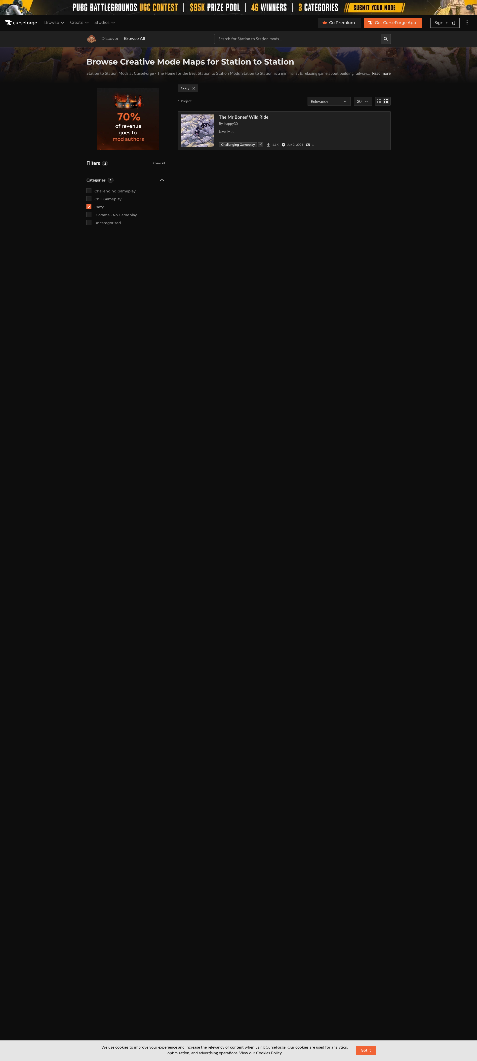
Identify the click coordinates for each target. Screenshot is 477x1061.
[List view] (386, 101)
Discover (110, 38)
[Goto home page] (21, 22)
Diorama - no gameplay (115, 215)
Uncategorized (107, 223)
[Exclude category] (161, 190)
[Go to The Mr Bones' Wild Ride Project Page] (284, 130)
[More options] (467, 23)
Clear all (159, 163)
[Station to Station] (91, 39)
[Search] (386, 39)
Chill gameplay (107, 199)
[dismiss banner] (469, 7)
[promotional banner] (238, 7)
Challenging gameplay (115, 191)
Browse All (134, 38)
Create (76, 22)
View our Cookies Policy (260, 1053)
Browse (51, 22)
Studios (102, 22)
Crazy (99, 207)
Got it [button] (366, 1050)
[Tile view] (379, 101)
